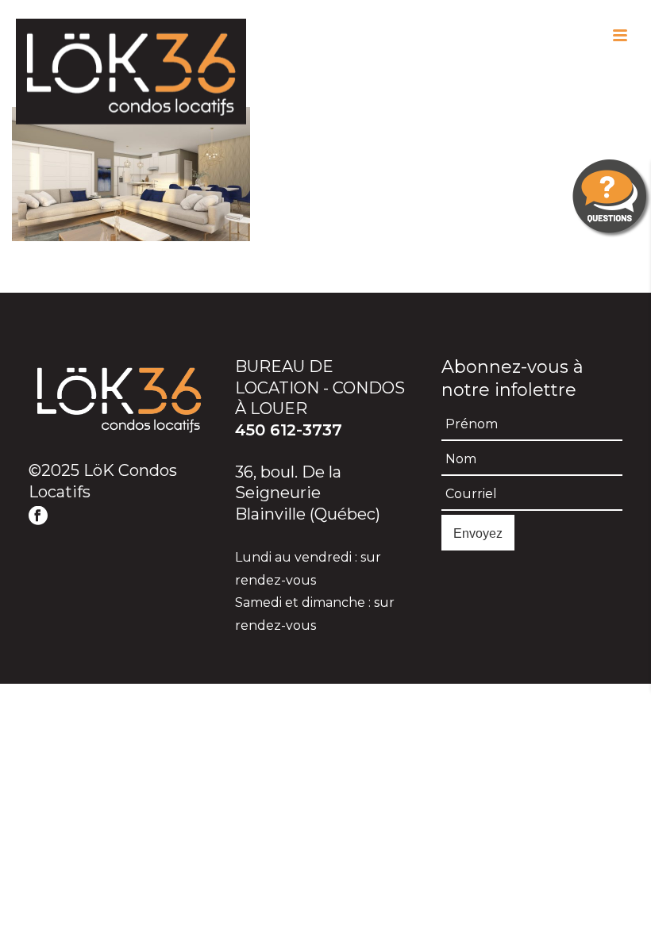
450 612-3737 (288, 429)
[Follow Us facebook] (38, 516)
